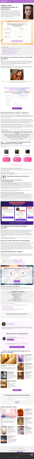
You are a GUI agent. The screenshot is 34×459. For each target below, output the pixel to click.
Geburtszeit (22, 28)
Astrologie (15, 316)
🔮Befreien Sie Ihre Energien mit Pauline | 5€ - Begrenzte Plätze (17, 159)
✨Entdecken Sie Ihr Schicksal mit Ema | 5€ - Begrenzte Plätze (6, 159)
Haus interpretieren (16, 108)
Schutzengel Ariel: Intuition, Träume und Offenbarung (11, 427)
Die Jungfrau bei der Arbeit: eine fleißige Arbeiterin (10, 51)
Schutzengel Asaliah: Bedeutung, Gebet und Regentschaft (28, 418)
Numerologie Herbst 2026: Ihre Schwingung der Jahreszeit (28, 364)
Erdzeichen (19, 297)
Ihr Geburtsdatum (8, 95)
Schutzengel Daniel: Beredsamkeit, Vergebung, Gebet (11, 372)
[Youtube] (20, 452)
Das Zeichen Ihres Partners (22, 276)
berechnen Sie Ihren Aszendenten (6, 289)
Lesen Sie (2, 370)
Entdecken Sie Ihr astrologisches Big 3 (17, 41)
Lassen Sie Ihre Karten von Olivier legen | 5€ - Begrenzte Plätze (27, 159)
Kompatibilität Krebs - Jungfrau (18, 259)
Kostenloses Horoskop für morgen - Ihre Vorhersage (12, 436)
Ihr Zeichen (7, 276)
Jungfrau (19, 316)
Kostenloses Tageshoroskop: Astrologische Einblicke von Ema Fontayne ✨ (28, 428)
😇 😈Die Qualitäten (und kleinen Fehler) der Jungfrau (10, 50)
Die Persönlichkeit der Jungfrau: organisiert (9, 49)
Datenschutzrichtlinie (22, 450)
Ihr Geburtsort (8, 99)
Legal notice (10, 450)
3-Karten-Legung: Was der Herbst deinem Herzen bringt (28, 372)
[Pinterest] (22, 452)
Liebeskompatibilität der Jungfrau (7, 54)
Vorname (7, 36)
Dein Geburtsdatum (7, 28)
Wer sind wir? (21, 448)
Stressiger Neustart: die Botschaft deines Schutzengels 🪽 (8, 365)
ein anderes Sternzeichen (7, 310)
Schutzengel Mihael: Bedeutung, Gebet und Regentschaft (28, 410)
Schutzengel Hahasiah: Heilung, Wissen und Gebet (28, 355)
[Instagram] (19, 452)
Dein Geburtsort (7, 32)
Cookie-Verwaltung (16, 450)
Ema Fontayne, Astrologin (12, 18)
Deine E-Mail (19, 36)
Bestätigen (17, 281)
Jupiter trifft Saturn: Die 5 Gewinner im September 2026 (12, 381)
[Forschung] (30, 1)
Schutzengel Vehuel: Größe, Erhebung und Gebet (8, 419)
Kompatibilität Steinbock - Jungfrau (19, 262)
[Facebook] (17, 452)
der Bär (19, 301)
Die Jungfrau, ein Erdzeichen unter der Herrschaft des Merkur (12, 48)
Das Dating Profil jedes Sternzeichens (7, 306)
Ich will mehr (16, 390)
